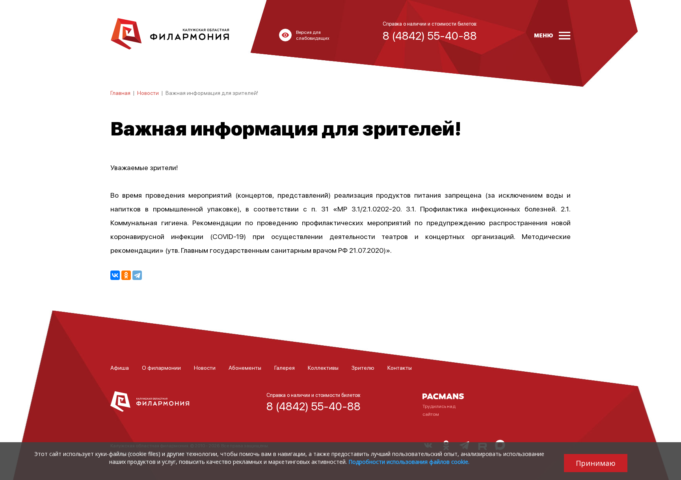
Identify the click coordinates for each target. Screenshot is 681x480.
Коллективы (323, 367)
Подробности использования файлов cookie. (408, 461)
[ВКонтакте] (115, 275)
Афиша (119, 367)
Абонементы (245, 367)
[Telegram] (137, 275)
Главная (120, 92)
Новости (148, 92)
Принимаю (596, 463)
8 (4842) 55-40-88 (313, 406)
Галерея (284, 367)
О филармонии (161, 367)
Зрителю (363, 367)
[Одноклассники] (126, 275)
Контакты (399, 367)
